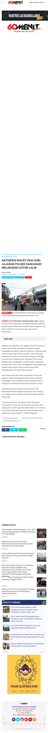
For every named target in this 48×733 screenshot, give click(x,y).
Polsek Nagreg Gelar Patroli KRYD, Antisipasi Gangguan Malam (17, 578)
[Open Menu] (3, 2)
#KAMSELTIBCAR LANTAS (9, 256)
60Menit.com (29, 728)
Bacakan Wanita (7, 277)
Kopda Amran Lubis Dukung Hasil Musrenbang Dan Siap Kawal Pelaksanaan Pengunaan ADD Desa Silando (17, 543)
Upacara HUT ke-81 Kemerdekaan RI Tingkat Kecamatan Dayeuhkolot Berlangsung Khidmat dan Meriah (18, 591)
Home (3, 254)
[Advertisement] (24, 146)
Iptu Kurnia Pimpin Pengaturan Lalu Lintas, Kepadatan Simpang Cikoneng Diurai (26, 627)
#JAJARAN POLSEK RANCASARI (31, 254)
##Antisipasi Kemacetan (10, 418)
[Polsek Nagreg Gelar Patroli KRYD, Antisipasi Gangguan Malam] (41, 582)
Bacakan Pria (19, 277)
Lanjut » (42, 652)
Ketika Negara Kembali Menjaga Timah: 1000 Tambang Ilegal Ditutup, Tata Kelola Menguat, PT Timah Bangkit (18, 532)
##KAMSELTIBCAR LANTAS (11, 421)
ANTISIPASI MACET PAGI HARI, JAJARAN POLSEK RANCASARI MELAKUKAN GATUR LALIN (21, 264)
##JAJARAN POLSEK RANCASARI (32, 418)
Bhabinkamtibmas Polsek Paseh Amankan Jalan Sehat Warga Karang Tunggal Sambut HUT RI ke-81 (27, 637)
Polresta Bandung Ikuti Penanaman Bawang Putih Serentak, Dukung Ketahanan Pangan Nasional (18, 555)
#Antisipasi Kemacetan (13, 254)
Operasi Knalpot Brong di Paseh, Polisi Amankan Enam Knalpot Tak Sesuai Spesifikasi (27, 645)
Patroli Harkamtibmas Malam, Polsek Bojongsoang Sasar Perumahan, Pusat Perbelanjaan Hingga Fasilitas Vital (24, 609)
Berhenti (28, 277)
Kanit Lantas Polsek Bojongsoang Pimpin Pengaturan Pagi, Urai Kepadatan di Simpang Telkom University (26, 619)
